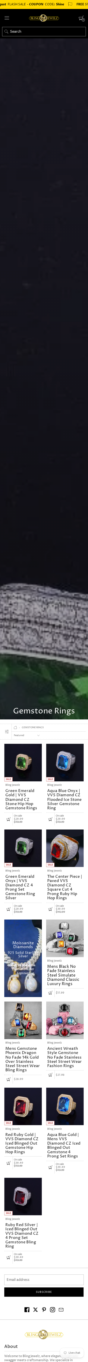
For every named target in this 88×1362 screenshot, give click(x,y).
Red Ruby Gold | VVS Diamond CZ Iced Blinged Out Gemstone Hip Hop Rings (22, 1143)
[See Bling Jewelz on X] (35, 1310)
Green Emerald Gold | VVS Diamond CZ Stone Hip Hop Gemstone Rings (21, 799)
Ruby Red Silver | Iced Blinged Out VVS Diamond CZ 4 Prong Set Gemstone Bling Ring (22, 1235)
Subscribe (44, 1292)
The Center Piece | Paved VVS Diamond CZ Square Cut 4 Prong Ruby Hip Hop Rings (64, 887)
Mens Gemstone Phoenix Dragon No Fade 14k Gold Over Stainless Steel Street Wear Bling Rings (22, 1059)
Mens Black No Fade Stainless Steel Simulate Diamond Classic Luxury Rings (63, 975)
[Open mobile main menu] (6, 18)
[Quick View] (8, 819)
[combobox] (44, 31)
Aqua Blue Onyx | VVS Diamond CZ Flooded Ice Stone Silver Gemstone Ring (64, 799)
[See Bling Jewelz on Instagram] (52, 1310)
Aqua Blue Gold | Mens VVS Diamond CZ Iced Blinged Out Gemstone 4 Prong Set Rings (64, 1145)
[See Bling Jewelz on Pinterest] (44, 1310)
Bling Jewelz (12, 785)
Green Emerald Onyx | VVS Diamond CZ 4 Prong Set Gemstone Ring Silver (20, 887)
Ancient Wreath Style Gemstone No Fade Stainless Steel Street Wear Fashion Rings (64, 1057)
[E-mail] (61, 1310)
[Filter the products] (7, 731)
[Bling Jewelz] (44, 18)
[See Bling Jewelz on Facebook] (26, 1310)
